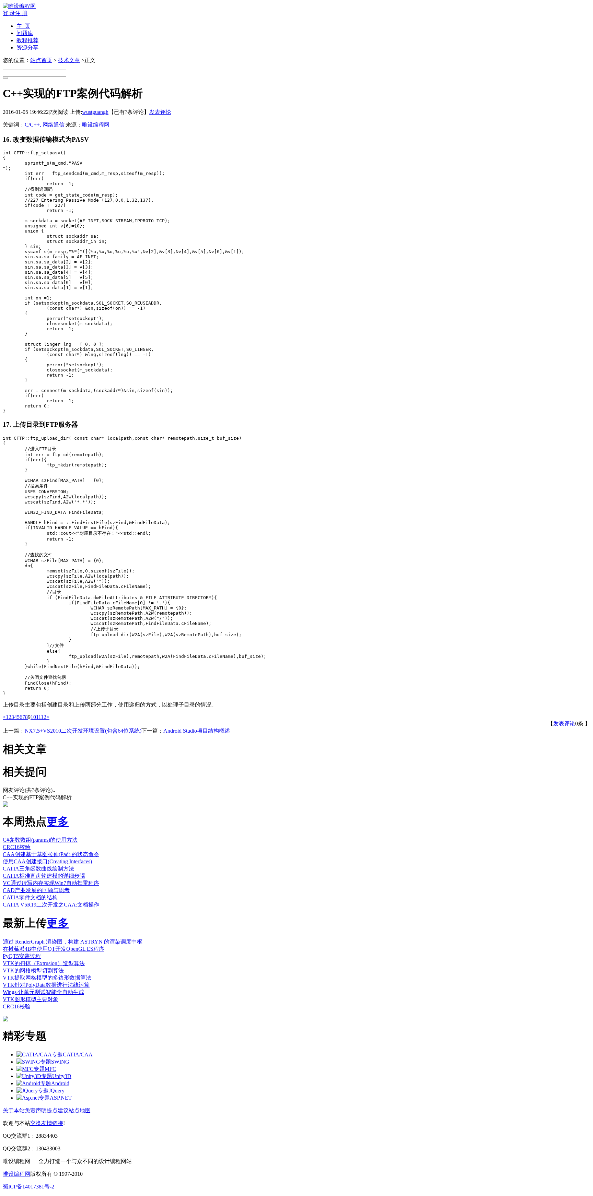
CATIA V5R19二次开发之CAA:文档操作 (51, 905)
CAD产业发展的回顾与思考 (36, 890)
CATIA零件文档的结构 (30, 897)
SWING (60, 1062)
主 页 (23, 26)
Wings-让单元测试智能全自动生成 (43, 992)
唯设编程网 (95, 125)
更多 (58, 821)
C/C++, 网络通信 (45, 125)
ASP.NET (61, 1098)
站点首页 (41, 60)
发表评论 (160, 112)
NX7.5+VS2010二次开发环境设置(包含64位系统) (83, 731)
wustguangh (95, 112)
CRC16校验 (17, 847)
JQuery (57, 1090)
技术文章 (69, 60)
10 (33, 717)
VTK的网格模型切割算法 (33, 970)
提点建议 (58, 1110)
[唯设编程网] (19, 6)
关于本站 (14, 1110)
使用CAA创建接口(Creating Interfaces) (47, 861)
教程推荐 (27, 40)
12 (43, 717)
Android (60, 1083)
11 (38, 717)
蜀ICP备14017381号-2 (28, 1186)
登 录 (9, 13)
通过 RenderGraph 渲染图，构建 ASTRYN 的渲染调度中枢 (72, 942)
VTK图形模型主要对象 (30, 999)
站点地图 (80, 1110)
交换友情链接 (46, 1123)
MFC (50, 1069)
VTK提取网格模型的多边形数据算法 (47, 978)
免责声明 (36, 1110)
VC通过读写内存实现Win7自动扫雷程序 (51, 883)
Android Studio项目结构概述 (196, 731)
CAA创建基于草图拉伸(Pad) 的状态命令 (51, 854)
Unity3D (61, 1076)
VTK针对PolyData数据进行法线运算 (46, 985)
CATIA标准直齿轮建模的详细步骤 (44, 876)
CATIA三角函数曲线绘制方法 (38, 869)
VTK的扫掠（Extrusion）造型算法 (44, 963)
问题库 (24, 33)
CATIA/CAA (78, 1054)
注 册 (21, 13)
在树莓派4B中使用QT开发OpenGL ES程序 (53, 949)
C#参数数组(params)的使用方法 (40, 840)
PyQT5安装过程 (22, 956)
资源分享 (27, 47)
